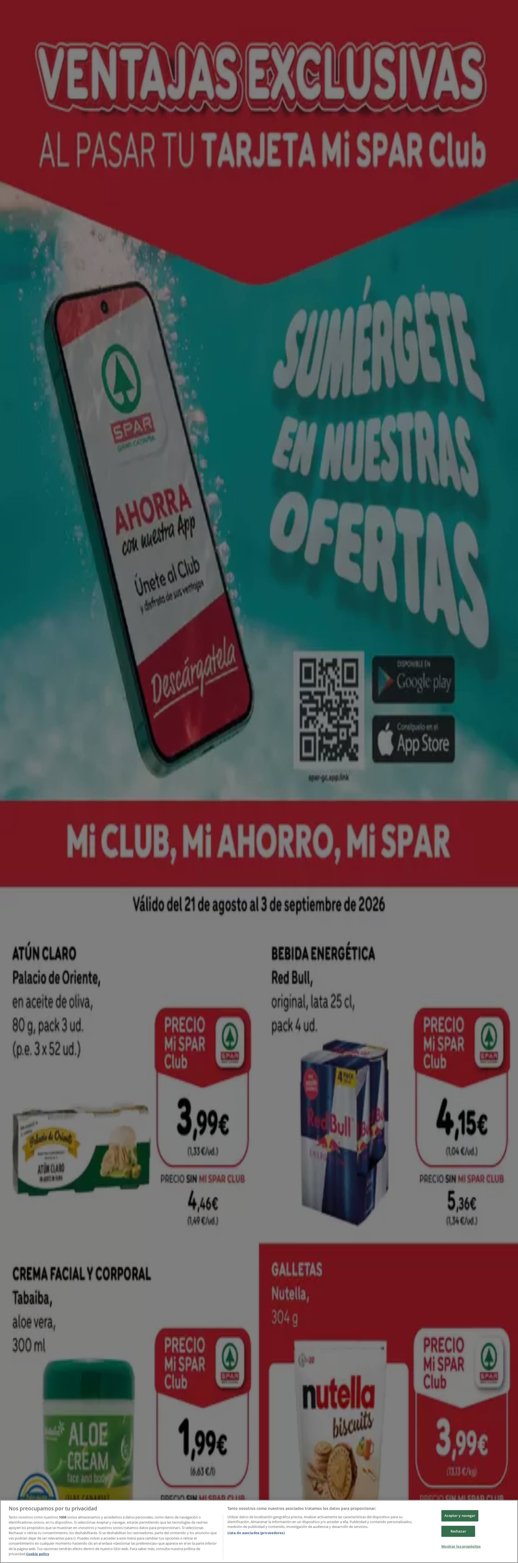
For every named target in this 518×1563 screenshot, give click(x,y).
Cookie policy (37, 1553)
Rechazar (458, 1531)
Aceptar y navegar (459, 1515)
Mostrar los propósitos (460, 1546)
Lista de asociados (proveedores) (256, 1532)
